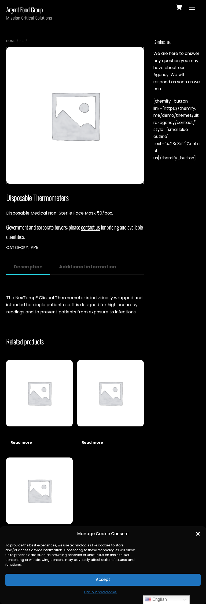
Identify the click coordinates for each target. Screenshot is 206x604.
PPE (21, 41)
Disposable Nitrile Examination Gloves (32, 434)
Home (10, 41)
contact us (90, 227)
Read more (21, 442)
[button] (198, 534)
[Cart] (179, 7)
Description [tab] (28, 267)
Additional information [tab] (87, 267)
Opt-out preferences (100, 592)
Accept (103, 579)
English (159, 599)
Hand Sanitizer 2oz (90, 434)
